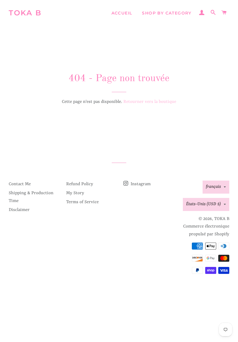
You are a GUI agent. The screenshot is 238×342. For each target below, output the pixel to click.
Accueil (121, 13)
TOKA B (25, 12)
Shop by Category (166, 13)
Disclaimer (19, 210)
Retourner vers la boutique (149, 101)
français (213, 186)
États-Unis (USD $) (203, 204)
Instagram (140, 184)
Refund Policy (79, 184)
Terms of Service (82, 202)
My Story (75, 193)
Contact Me (20, 184)
